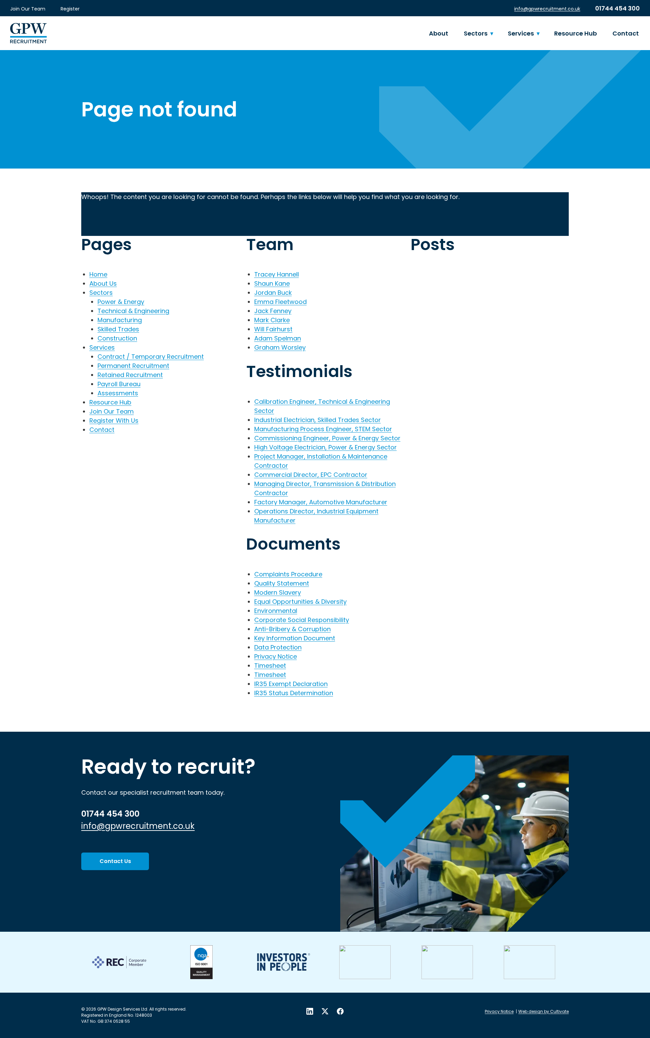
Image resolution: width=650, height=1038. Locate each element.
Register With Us (113, 420)
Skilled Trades (118, 329)
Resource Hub (575, 33)
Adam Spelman (277, 338)
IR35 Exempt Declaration (291, 684)
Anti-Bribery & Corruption (292, 629)
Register (70, 8)
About (438, 33)
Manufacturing (120, 320)
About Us (103, 283)
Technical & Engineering (133, 311)
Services (521, 33)
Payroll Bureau (119, 384)
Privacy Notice (275, 656)
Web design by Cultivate (543, 1011)
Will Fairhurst (273, 329)
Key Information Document (294, 638)
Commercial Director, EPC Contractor (310, 474)
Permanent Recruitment (133, 365)
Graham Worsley (280, 347)
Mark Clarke (272, 320)
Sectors (476, 33)
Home (98, 274)
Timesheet (270, 665)
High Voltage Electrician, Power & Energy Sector (325, 447)
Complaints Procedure (288, 574)
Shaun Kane (272, 283)
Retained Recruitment (130, 375)
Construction (117, 338)
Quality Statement (281, 583)
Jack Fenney (272, 311)
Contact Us (115, 861)
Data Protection (278, 647)
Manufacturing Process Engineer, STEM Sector (323, 429)
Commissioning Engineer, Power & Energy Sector (327, 438)
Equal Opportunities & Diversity (300, 601)
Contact (625, 33)
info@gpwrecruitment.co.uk (547, 8)
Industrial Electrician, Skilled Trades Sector (317, 420)
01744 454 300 (617, 8)
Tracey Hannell (276, 274)
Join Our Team (27, 8)
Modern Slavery (277, 592)
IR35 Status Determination (293, 693)
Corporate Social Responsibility (301, 620)
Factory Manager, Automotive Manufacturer (320, 502)
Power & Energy (121, 301)
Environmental (275, 610)
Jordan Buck (273, 292)
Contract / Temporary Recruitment (151, 356)
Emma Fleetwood (280, 301)
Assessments (118, 393)
